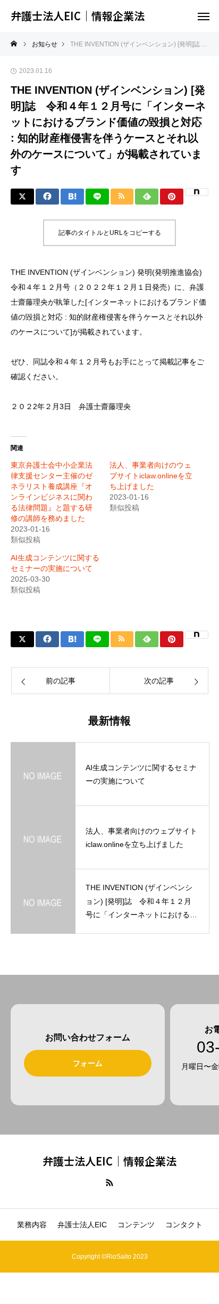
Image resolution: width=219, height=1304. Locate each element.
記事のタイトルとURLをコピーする (109, 233)
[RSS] (109, 1182)
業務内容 (32, 1224)
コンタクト (184, 1224)
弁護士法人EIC (82, 1224)
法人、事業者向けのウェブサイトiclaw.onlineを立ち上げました (151, 476)
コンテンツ (136, 1224)
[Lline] (97, 197)
